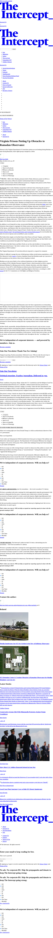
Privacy (5, 841)
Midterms (5, 124)
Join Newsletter (7, 830)
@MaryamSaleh (32, 605)
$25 (3, 468)
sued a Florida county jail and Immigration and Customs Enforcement (20, 232)
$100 (3, 472)
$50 (3, 470)
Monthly (4, 484)
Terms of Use (3, 367)
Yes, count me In (4, 903)
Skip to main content (6, 1)
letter (44, 204)
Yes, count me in (4, 932)
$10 (3, 478)
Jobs (4, 832)
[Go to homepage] (26, 20)
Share (2, 163)
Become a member (5, 347)
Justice (4, 125)
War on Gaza (6, 127)
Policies (5, 837)
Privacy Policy (44, 365)
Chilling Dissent (7, 131)
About (4, 134)
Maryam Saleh (4, 159)
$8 (2, 476)
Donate (2, 486)
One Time (4, 482)
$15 (2, 466)
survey (14, 256)
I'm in (14, 360)
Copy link (6, 166)
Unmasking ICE (7, 129)
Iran (4, 122)
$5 (2, 474)
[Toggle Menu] (0, 24)
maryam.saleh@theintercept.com (18, 605)
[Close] (0, 905)
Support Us (3, 22)
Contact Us (6, 835)
